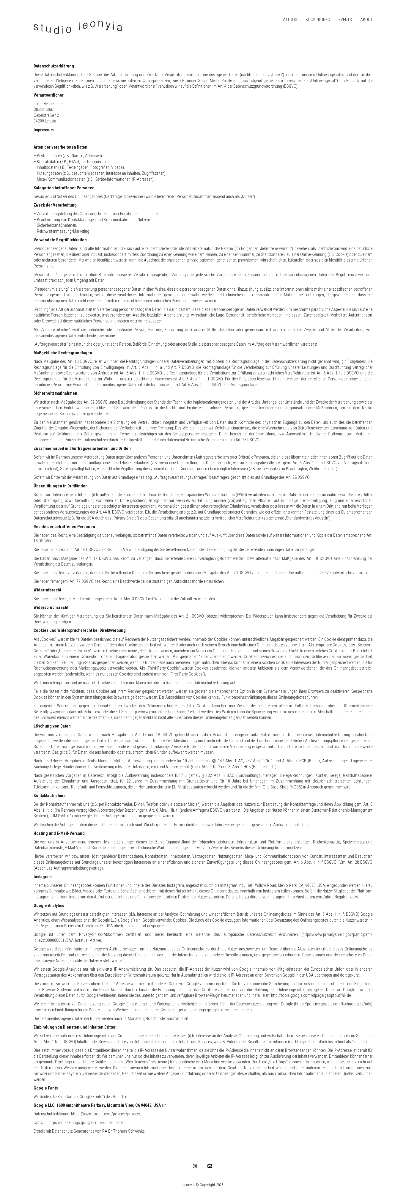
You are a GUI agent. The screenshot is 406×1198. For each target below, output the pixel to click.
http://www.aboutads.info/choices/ (71, 711)
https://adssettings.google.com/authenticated (86, 1122)
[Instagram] (195, 1166)
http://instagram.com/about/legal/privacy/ (323, 897)
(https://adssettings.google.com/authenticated (212, 1009)
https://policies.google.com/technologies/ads (333, 1004)
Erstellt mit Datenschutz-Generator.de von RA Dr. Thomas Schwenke (89, 1131)
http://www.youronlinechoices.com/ (159, 711)
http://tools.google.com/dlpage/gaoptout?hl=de (311, 995)
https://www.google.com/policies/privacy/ (105, 1114)
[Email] (210, 1166)
